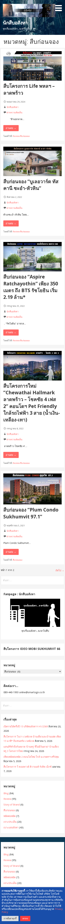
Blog (6, 793)
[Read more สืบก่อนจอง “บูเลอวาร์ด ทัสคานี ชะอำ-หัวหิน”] (32, 175)
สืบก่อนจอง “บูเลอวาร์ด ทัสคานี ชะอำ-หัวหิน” (30, 184)
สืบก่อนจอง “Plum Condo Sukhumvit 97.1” (30, 513)
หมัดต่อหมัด (10, 816)
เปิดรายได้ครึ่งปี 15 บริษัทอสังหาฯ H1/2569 (26, 726)
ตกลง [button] (25, 918)
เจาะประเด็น (10, 821)
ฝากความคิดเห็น (14, 112)
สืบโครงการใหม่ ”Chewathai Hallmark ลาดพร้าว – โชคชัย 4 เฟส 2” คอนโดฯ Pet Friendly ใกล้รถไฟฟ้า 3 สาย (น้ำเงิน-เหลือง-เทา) (31, 402)
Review (16, 136)
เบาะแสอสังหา (11, 827)
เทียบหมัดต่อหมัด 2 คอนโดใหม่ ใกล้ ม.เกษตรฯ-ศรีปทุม (31, 756)
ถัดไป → (60, 570)
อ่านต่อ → (11, 128)
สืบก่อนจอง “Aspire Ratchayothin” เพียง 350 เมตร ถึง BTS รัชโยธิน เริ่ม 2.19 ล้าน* (30, 286)
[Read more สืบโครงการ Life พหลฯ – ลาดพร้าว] (32, 79)
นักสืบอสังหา (15, 22)
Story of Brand (12, 804)
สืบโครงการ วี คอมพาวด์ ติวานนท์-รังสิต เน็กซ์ (28, 766)
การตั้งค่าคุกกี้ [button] (10, 918)
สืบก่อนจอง (25, 136)
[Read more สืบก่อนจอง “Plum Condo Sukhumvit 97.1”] (32, 503)
